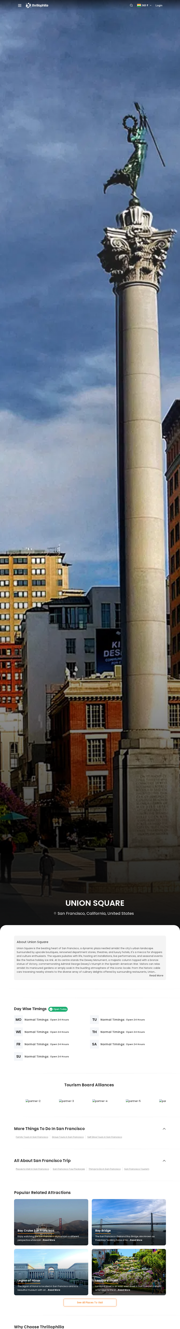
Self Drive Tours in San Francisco (104, 1136)
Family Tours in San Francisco (32, 1136)
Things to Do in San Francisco (105, 1168)
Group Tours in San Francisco (68, 1136)
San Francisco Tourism (136, 1168)
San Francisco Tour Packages (69, 1168)
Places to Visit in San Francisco (32, 1168)
